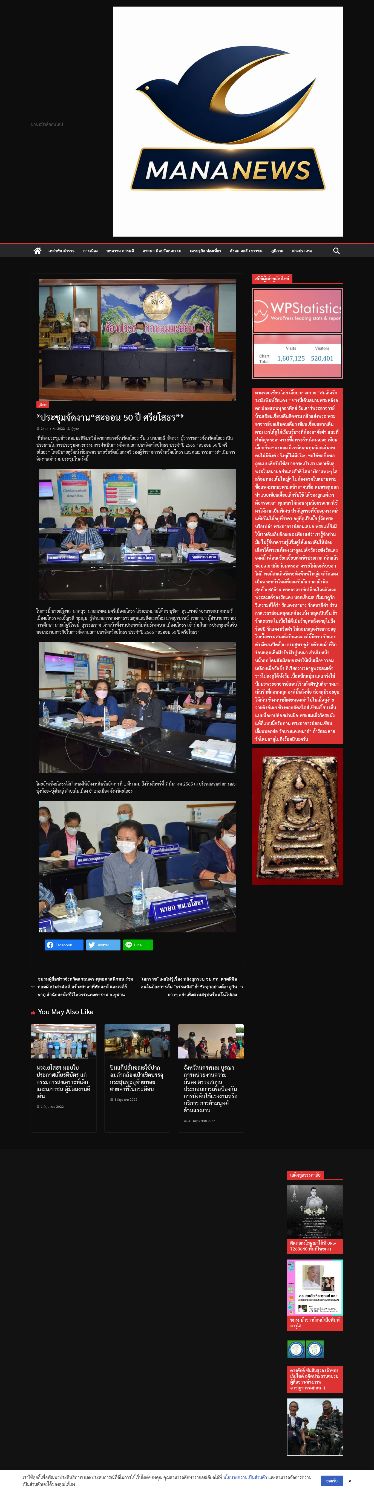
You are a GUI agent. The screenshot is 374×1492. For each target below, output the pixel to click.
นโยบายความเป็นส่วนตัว (245, 1477)
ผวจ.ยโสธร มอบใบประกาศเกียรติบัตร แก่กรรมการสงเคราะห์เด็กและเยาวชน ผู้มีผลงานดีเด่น (63, 1082)
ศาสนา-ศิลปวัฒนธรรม (162, 250)
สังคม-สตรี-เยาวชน (246, 250)
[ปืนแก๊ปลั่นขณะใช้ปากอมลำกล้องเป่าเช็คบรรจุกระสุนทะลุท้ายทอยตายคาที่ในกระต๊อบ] (137, 1028)
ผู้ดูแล (75, 428)
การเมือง (90, 250)
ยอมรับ (332, 1480)
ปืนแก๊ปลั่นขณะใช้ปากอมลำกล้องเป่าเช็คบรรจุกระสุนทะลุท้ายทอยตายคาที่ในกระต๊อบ (136, 1078)
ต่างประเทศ (302, 250)
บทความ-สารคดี (120, 250)
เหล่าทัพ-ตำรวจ (61, 250)
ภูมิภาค (277, 250)
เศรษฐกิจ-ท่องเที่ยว (205, 250)
